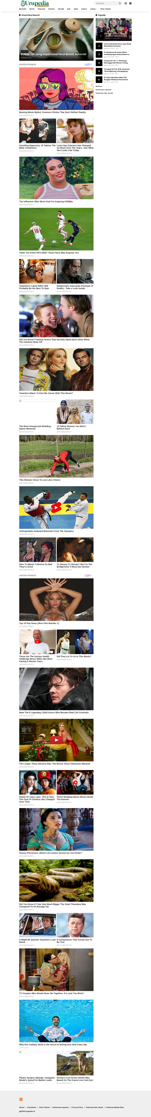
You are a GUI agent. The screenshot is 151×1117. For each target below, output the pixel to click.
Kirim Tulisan (44, 1107)
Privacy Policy (77, 1107)
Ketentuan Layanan (103, 90)
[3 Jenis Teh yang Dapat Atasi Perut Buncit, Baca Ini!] (56, 39)
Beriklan (99, 86)
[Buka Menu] (130, 3)
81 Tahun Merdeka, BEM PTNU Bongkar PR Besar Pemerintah (116, 78)
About (21, 1107)
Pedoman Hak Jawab (94, 1107)
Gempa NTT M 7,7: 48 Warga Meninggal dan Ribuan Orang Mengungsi (116, 62)
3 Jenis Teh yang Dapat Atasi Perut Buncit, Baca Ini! (53, 54)
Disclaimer (31, 1107)
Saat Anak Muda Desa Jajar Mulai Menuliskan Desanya (117, 45)
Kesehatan (25, 51)
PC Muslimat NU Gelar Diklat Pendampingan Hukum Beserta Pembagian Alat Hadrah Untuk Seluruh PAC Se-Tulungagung (116, 53)
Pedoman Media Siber (115, 1107)
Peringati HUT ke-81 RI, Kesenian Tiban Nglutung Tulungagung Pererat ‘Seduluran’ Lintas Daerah (117, 70)
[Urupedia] (34, 3)
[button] (120, 3)
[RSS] (21, 1099)
